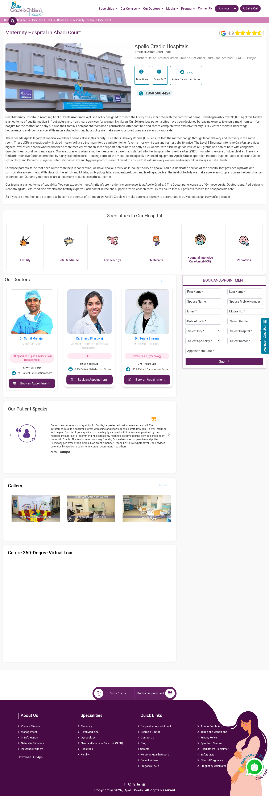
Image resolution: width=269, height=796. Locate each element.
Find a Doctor (118, 687)
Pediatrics (86, 743)
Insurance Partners (31, 743)
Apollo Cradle (133, 784)
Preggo (186, 8)
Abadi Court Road (42, 20)
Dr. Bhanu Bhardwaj (32, 338)
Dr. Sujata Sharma (89, 338)
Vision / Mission (30, 720)
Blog (143, 737)
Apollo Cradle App (211, 720)
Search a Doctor (150, 726)
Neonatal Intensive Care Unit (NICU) (101, 737)
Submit (224, 361)
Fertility (85, 748)
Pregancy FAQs (149, 760)
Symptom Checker (211, 737)
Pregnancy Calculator (213, 760)
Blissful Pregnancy (211, 754)
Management (28, 726)
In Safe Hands (29, 731)
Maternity (86, 720)
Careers (144, 743)
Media (170, 8)
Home (8, 20)
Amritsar (21, 20)
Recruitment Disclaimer (214, 743)
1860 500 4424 (157, 93)
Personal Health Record (154, 748)
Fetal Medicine (89, 726)
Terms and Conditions (213, 726)
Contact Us (205, 8)
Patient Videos (149, 754)
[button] (168, 432)
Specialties (106, 8)
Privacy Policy (208, 731)
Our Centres (128, 8)
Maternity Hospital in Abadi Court (92, 20)
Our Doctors (151, 8)
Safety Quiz (207, 748)
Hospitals (62, 20)
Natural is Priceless (32, 737)
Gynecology (87, 731)
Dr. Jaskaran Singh (147, 338)
